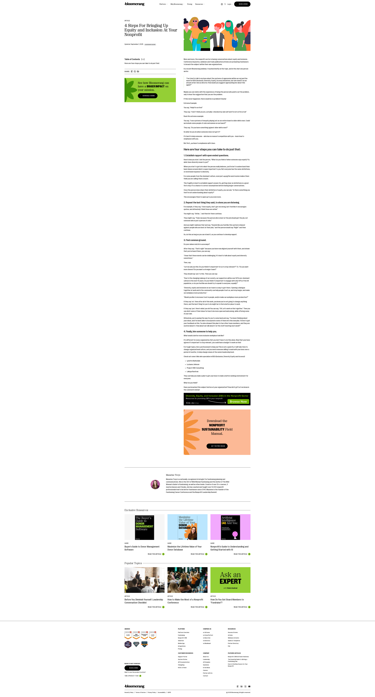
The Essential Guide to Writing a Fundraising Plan (237, 660)
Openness (206, 665)
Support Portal (182, 657)
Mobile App (181, 643)
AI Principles (206, 662)
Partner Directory (233, 643)
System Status (182, 659)
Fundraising (181, 635)
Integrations (182, 646)
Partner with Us (207, 673)
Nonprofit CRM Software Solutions (238, 657)
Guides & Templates (234, 641)
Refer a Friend (182, 667)
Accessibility (162, 692)
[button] (163, 4)
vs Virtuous (206, 632)
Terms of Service (140, 692)
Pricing (189, 4)
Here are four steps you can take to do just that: (142, 63)
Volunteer (181, 641)
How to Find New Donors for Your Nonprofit (238, 665)
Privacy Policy (152, 692)
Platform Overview (183, 632)
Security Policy (129, 692)
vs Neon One (206, 638)
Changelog (181, 665)
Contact (205, 676)
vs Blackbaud (207, 643)
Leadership (206, 659)
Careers (205, 670)
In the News (206, 667)
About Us (206, 657)
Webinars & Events (233, 638)
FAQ (229, 646)
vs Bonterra (206, 641)
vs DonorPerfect (208, 635)
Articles (230, 635)
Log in (229, 4)
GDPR (169, 692)
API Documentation (184, 662)
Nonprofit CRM (182, 638)
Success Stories (233, 632)
